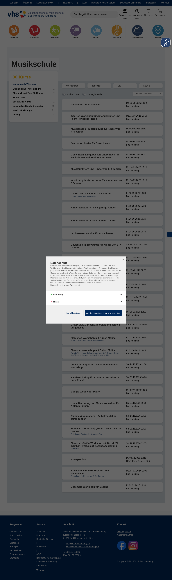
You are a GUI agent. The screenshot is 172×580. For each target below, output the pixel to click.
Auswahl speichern (74, 313)
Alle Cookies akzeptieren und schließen (103, 313)
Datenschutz (75, 285)
